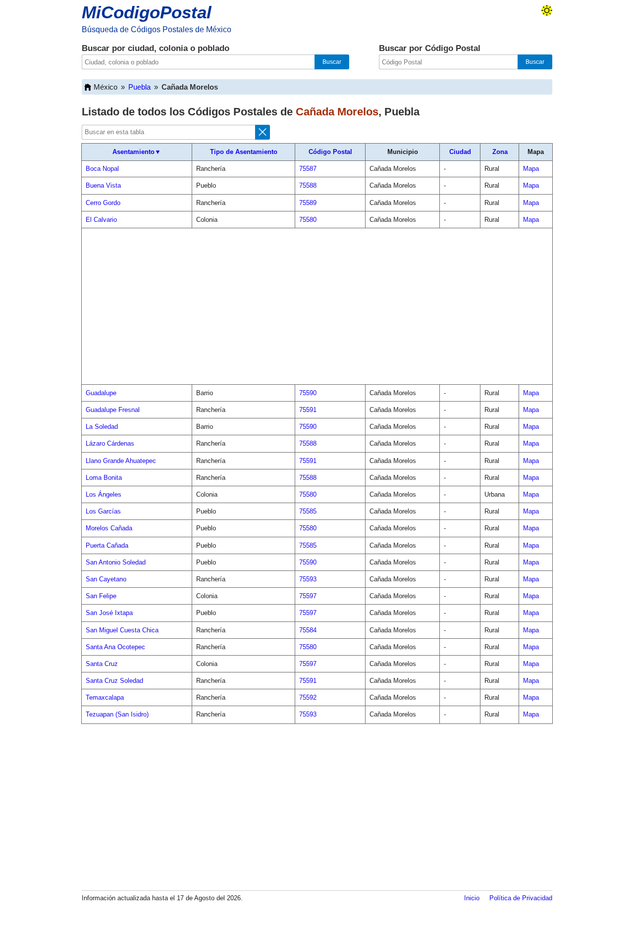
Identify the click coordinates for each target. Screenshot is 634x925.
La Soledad (102, 426)
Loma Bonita (104, 477)
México (105, 87)
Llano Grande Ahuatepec (121, 460)
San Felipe (101, 596)
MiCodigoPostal (146, 12)
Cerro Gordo (103, 202)
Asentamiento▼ (136, 151)
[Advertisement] (317, 306)
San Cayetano (106, 579)
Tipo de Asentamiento (243, 151)
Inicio (471, 898)
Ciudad (460, 151)
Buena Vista (103, 185)
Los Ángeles (103, 494)
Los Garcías (103, 511)
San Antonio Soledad (116, 562)
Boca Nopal (102, 168)
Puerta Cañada (107, 545)
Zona (500, 151)
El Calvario (101, 219)
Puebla (139, 87)
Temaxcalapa (105, 697)
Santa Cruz (102, 664)
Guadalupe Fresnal (113, 409)
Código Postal (330, 151)
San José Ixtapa (109, 613)
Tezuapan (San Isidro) (117, 714)
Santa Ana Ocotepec (115, 647)
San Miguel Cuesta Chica (122, 630)
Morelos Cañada (109, 528)
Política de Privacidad (520, 898)
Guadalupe (101, 393)
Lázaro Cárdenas (110, 443)
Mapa (531, 168)
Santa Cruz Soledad (114, 680)
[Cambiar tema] (546, 10)
